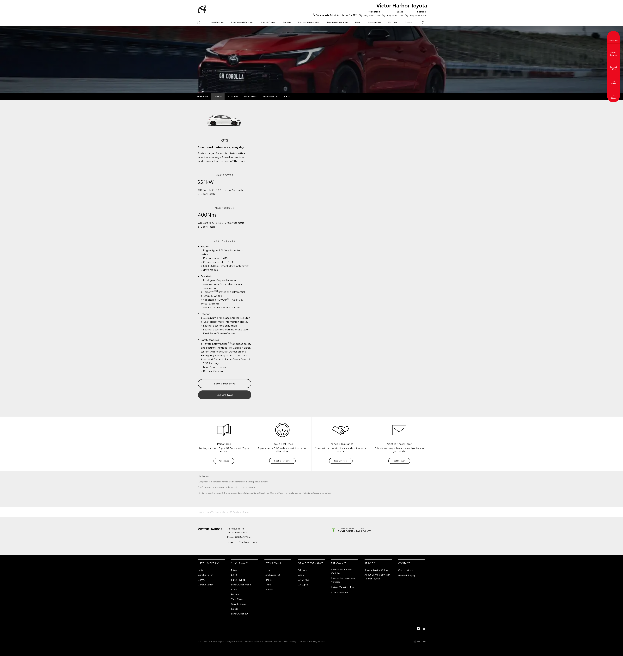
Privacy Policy (290, 641)
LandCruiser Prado (241, 584)
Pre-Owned (339, 563)
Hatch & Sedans (209, 563)
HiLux (267, 570)
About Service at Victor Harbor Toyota (377, 576)
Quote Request (339, 592)
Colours (233, 96)
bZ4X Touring (238, 579)
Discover (392, 22)
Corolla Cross (238, 603)
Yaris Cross (237, 599)
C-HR (234, 589)
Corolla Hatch (205, 574)
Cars (224, 511)
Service (287, 22)
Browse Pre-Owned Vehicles (341, 571)
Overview (202, 96)
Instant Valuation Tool (342, 587)
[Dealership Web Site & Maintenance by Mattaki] (419, 641)
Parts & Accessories (308, 22)
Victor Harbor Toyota (401, 5)
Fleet (358, 22)
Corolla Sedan (205, 584)
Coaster (268, 589)
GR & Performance (311, 563)
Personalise (374, 22)
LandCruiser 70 (272, 574)
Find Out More (340, 460)
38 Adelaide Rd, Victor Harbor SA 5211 (336, 15)
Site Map (278, 641)
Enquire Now (270, 96)
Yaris (200, 570)
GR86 (301, 574)
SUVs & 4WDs (240, 563)
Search (422, 22)
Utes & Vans (272, 563)
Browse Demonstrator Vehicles (343, 579)
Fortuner (235, 594)
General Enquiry (406, 575)
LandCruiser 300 (240, 613)
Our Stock (250, 96)
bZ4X (234, 574)
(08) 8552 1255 (372, 13)
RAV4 (234, 570)
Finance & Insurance (337, 22)
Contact (409, 22)
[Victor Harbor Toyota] (201, 9)
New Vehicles (217, 22)
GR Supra (303, 584)
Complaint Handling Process (312, 641)
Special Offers (267, 22)
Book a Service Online (376, 570)
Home (198, 22)
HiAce (267, 584)
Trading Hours (248, 542)
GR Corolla (234, 511)
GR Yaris (302, 570)
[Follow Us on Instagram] (424, 628)
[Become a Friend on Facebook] (418, 628)
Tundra (268, 579)
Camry (201, 579)
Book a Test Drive (224, 383)
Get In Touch (399, 460)
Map (230, 542)
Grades (218, 96)
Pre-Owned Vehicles (242, 22)
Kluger (234, 608)
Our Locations (405, 570)
